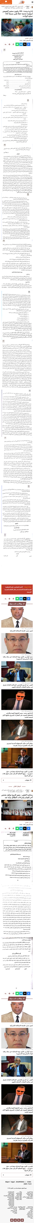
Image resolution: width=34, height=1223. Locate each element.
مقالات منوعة (19, 1199)
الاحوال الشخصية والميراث (9, 1195)
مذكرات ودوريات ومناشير (28, 1196)
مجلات (31, 1218)
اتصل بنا (15, 1213)
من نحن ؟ (15, 1209)
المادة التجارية (11, 1201)
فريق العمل (14, 1211)
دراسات (31, 1210)
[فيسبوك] (22, 1220)
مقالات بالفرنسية (18, 1196)
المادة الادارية (11, 1200)
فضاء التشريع (30, 1191)
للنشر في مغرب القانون (12, 1208)
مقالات (20, 1191)
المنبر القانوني (11, 1193)
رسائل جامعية (30, 1213)
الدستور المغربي (29, 1193)
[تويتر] (19, 1220)
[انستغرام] (12, 1220)
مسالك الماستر (22, 1209)
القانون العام (19, 1194)
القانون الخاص (19, 1193)
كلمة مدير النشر (14, 1210)
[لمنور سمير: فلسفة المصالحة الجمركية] (17, 619)
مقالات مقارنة (19, 1195)
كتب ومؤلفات (30, 1216)
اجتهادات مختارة (27, 7)
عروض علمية (30, 1215)
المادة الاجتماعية (11, 1199)
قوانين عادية (30, 1195)
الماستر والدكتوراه (21, 1206)
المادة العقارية (11, 1204)
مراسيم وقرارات (29, 1198)
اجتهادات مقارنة (11, 1194)
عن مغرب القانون (13, 1206)
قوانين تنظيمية (30, 1194)
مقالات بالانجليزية (18, 1198)
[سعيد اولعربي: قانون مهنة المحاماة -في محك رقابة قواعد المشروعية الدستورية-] (17, 646)
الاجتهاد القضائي (11, 1191)
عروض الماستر (30, 1214)
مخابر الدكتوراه (22, 1208)
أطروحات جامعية (29, 1208)
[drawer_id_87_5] (32, 2)
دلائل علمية (30, 1211)
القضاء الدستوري (10, 1196)
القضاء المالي (11, 1198)
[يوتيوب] (15, 1220)
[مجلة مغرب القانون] (21, 2)
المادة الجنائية (11, 1203)
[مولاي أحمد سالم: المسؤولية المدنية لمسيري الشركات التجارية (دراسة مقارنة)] (17, 733)
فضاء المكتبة (30, 1206)
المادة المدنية (11, 1205)
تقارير (31, 1209)
